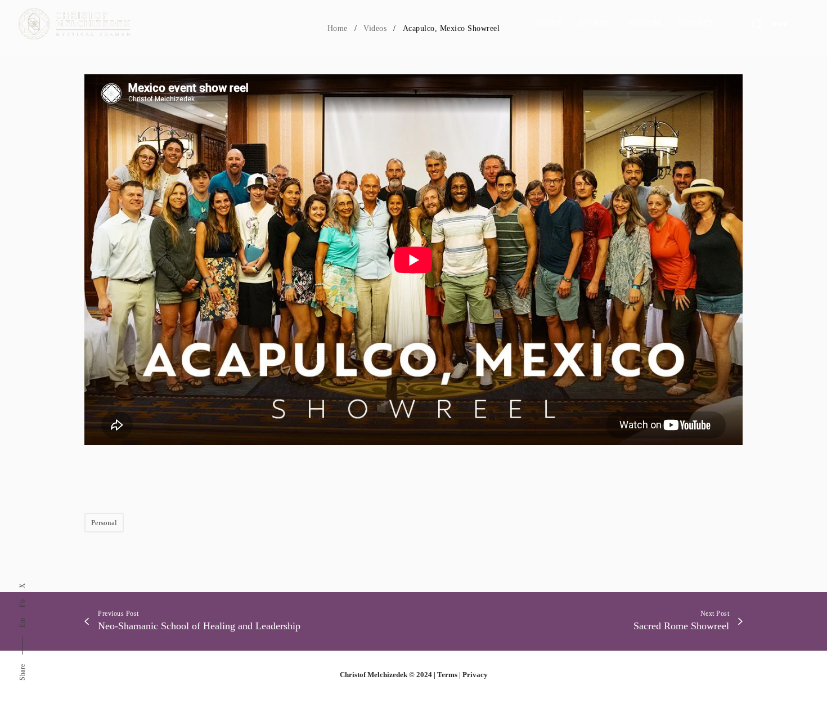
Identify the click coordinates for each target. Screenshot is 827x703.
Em (22, 623)
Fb (22, 603)
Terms (447, 674)
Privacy (475, 674)
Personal (104, 522)
